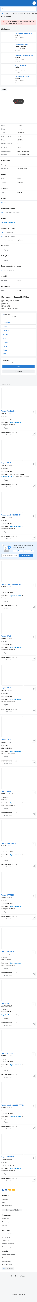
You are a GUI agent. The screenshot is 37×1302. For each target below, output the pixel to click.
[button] (34, 3)
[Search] (34, 9)
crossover (20, 132)
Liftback (5, 338)
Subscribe (27, 555)
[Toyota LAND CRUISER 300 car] (18, 502)
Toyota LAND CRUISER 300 (11, 515)
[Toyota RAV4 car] (18, 450)
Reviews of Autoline (8, 1243)
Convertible (6, 322)
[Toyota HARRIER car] (18, 882)
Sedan (5, 350)
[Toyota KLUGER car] (18, 1040)
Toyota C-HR (6, 688)
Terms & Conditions (8, 1234)
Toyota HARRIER (20, 66)
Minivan (5, 342)
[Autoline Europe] (12, 3)
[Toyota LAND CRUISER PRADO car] (18, 1092)
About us (5, 1199)
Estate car (6, 330)
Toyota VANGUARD (21, 44)
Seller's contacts (7, 1205)
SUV (4, 354)
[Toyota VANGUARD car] (18, 398)
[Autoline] (7, 13)
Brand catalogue (7, 1247)
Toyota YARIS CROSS (22, 76)
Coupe (5, 326)
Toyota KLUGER (7, 1053)
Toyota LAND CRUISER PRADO (12, 1105)
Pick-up (5, 346)
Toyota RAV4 (6, 463)
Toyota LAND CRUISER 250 (24, 33)
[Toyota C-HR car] (18, 675)
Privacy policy (6, 1237)
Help (3, 1202)
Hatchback (6, 334)
